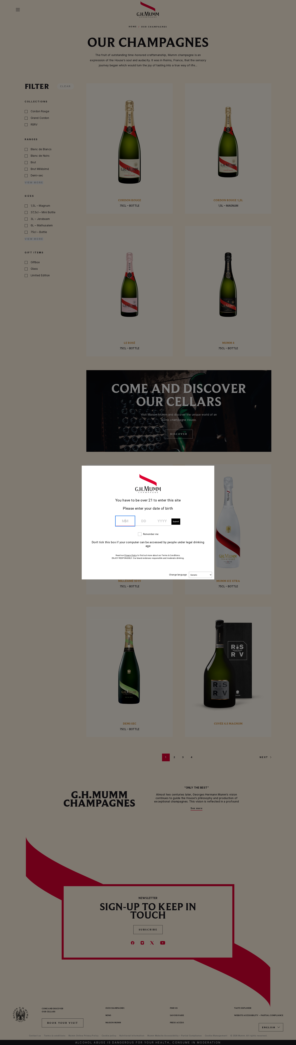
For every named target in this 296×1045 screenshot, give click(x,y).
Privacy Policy (130, 555)
